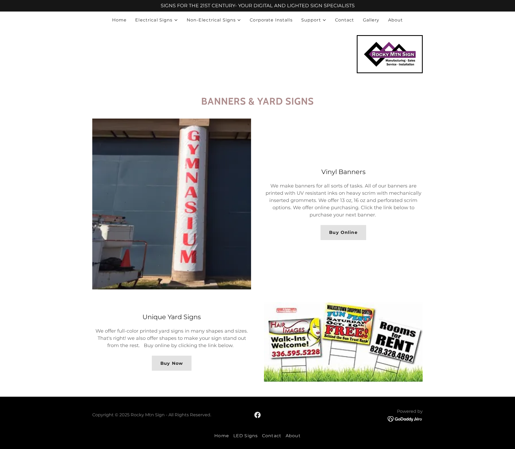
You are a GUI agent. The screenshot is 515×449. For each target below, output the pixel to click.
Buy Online (343, 232)
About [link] (395, 20)
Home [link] (119, 20)
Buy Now (171, 363)
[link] (390, 54)
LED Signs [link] (245, 435)
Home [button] (221, 435)
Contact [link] (344, 20)
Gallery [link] (371, 20)
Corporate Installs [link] (271, 20)
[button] (156, 20)
